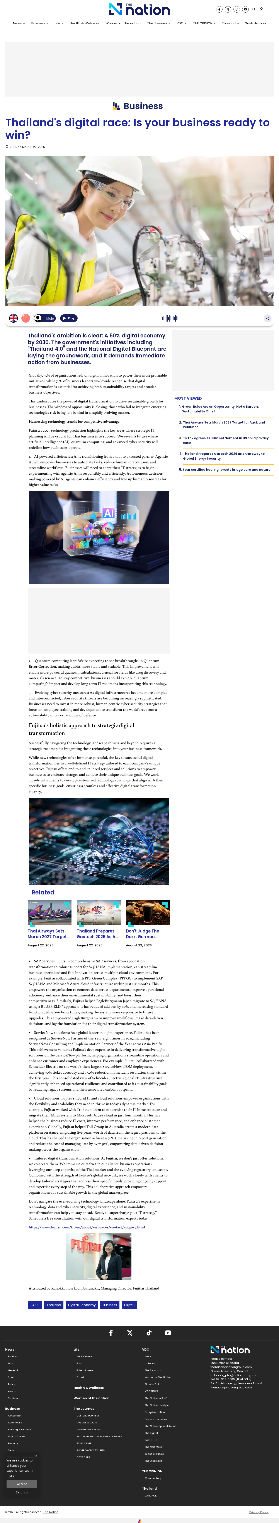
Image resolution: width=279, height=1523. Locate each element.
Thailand (229, 23)
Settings (22, 1492)
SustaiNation (255, 23)
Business (38, 23)
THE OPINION (203, 23)
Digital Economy (82, 1305)
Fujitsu (129, 1305)
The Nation (50, 1512)
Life (57, 23)
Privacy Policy (259, 1512)
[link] (50, 927)
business (110, 1305)
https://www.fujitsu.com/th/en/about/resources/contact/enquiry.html (87, 1226)
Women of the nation (123, 23)
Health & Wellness (84, 23)
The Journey (157, 23)
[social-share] (219, 9)
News (17, 23)
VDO (180, 23)
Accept (22, 1484)
